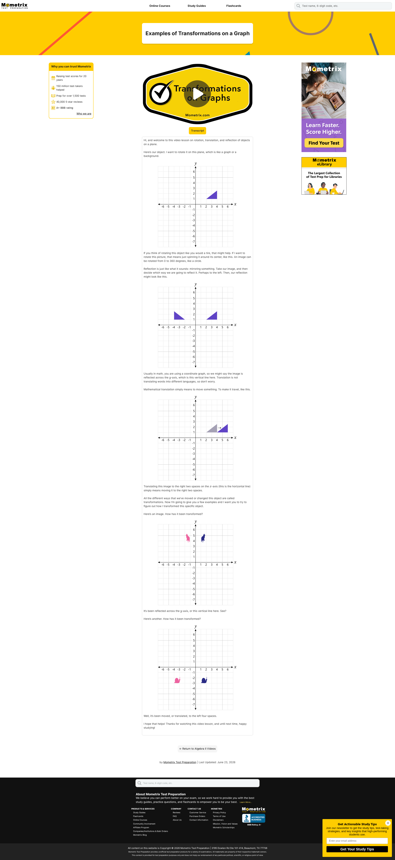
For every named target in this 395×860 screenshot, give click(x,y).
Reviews (176, 812)
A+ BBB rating (64, 107)
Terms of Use (219, 816)
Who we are (84, 113)
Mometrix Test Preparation (179, 762)
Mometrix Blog (140, 835)
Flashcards (233, 5)
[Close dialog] (388, 823)
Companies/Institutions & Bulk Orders (150, 831)
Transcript (197, 130)
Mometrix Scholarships (224, 827)
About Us (177, 820)
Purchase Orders (197, 816)
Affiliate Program (141, 827)
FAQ (175, 816)
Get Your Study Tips (357, 849)
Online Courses (159, 5)
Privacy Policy (219, 812)
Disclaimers (218, 820)
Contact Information (198, 820)
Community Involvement (144, 824)
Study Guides (197, 5)
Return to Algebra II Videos (199, 748)
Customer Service (197, 812)
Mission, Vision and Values (225, 824)
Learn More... (246, 802)
